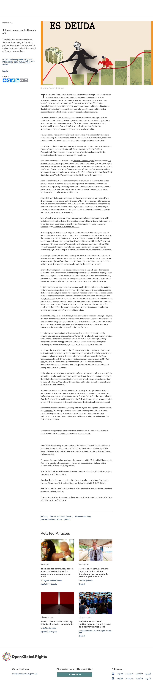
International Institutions (51, 519)
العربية (148, 674)
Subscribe (73, 674)
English (120, 674)
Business (44, 516)
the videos (49, 298)
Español (5, 71)
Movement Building (83, 516)
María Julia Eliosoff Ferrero (24, 61)
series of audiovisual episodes (66, 227)
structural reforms (79, 126)
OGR (75, 192)
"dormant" (48, 410)
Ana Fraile (8, 63)
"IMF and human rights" (83, 161)
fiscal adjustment (81, 123)
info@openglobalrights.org (24, 674)
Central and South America (61, 516)
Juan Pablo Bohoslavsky (14, 59)
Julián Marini (19, 63)
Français (129, 674)
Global (67, 519)
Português (53, 584)
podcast (47, 270)
